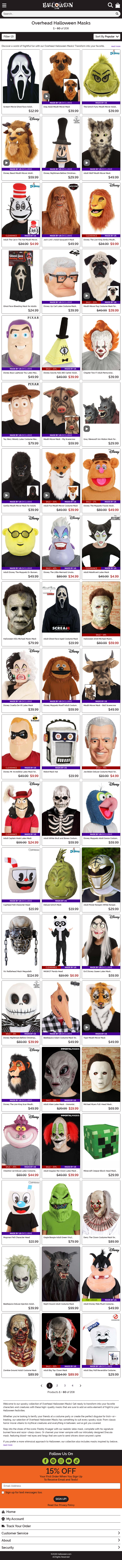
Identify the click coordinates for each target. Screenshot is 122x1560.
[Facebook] (45, 1461)
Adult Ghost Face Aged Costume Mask (61, 639)
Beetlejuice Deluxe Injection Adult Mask (18, 1304)
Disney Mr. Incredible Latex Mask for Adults (19, 772)
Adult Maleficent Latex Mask (96, 572)
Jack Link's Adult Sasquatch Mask (59, 240)
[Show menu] (4, 5)
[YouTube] (69, 1461)
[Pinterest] (53, 1461)
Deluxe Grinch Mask (52, 905)
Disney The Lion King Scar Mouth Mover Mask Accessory (18, 1104)
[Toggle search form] (110, 5)
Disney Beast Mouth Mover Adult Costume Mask (18, 173)
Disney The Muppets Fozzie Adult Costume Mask (99, 506)
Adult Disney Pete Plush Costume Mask (98, 1304)
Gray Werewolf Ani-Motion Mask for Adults (99, 439)
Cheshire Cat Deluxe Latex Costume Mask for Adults (19, 1171)
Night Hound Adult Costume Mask (59, 1304)
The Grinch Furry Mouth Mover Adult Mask (100, 107)
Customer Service (15, 1533)
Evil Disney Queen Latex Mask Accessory (97, 971)
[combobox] (58, 14)
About (6, 1540)
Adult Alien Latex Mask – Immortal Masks (59, 1104)
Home (11, 1512)
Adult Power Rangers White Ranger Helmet (99, 905)
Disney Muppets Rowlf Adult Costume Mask (61, 705)
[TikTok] (76, 1461)
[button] (118, 5)
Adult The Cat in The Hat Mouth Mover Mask (20, 240)
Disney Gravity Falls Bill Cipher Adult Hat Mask (60, 373)
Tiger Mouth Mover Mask (94, 1038)
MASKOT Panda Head (53, 971)
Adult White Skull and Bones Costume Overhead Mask (61, 838)
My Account (15, 1519)
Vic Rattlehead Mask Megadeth (17, 971)
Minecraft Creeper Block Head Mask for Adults (100, 1171)
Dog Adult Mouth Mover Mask (57, 107)
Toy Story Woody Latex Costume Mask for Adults (20, 439)
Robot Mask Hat (51, 772)
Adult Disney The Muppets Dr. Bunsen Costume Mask (20, 572)
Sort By (105, 36)
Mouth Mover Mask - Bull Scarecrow (100, 705)
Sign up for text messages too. (23, 1492)
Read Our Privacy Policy (61, 1505)
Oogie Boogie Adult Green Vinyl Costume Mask (58, 1237)
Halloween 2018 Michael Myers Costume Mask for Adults (98, 639)
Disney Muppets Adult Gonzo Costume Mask (101, 838)
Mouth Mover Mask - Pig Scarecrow (59, 439)
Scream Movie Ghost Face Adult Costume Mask (17, 107)
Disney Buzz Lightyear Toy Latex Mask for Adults (20, 373)
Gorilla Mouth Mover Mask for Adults (19, 506)
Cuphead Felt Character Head (16, 905)
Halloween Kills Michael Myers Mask (19, 639)
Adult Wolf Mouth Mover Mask (97, 173)
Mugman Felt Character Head (16, 1237)
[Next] (80, 1386)
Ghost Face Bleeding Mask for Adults (20, 306)
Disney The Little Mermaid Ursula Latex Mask (58, 572)
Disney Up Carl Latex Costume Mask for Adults (60, 306)
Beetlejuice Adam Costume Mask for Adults (60, 1038)
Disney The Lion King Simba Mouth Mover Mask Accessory (99, 240)
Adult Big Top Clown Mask (55, 1370)
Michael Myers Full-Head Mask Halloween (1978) (98, 1104)
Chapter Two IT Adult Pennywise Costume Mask (98, 373)
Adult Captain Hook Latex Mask (17, 838)
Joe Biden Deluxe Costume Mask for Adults (100, 772)
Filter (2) (9, 36)
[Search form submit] (117, 14)
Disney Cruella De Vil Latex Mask (18, 705)
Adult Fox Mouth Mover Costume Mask (61, 506)
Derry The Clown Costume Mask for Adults (99, 1237)
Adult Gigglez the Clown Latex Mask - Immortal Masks (61, 1171)
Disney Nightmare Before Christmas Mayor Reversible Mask (59, 173)
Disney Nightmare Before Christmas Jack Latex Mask (19, 1038)
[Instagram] (61, 1461)
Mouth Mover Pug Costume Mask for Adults (100, 306)
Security (8, 1547)
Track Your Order (18, 1526)
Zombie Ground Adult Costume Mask (20, 1370)
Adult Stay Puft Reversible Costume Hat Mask (99, 1370)
